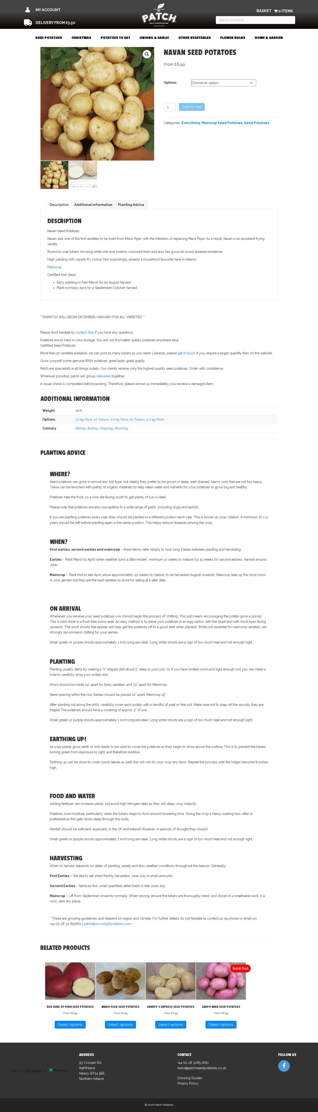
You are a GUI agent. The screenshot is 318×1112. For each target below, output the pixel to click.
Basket (264, 11)
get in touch (187, 353)
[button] (147, 54)
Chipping (106, 428)
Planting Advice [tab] (131, 205)
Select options (70, 1024)
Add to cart (192, 107)
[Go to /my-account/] (65, 10)
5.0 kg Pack (155, 419)
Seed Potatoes (256, 123)
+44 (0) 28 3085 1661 (193, 1063)
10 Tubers (101, 419)
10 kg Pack (83, 419)
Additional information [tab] (93, 205)
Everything (191, 123)
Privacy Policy (187, 1083)
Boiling (92, 428)
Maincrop (54, 267)
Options (170, 82)
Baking (80, 428)
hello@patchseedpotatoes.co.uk (201, 1068)
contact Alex (84, 332)
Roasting (121, 428)
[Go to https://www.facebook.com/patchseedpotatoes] (284, 1066)
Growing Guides (189, 1078)
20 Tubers (136, 419)
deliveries (103, 376)
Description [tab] (59, 205)
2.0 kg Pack (119, 419)
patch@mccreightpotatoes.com (107, 924)
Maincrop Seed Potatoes (222, 123)
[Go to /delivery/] (65, 23)
